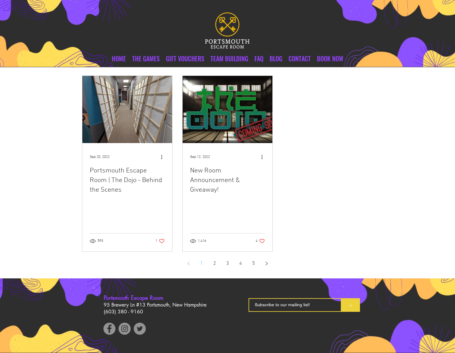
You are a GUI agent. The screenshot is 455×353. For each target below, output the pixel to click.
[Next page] (266, 263)
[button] (299, 58)
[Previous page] (188, 263)
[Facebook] (109, 329)
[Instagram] (125, 329)
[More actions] (163, 157)
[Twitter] (140, 329)
